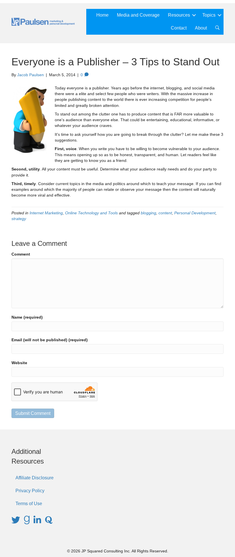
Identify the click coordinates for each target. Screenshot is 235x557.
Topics (209, 15)
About (201, 28)
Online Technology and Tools (91, 213)
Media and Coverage (138, 15)
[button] (194, 15)
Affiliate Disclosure (34, 477)
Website (19, 362)
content (165, 213)
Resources (179, 15)
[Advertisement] (192, 475)
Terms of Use (28, 503)
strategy (18, 218)
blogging (148, 213)
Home (102, 15)
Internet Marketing (46, 213)
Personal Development (195, 213)
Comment (20, 254)
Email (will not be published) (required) (49, 340)
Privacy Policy (29, 490)
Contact (179, 28)
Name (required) (27, 317)
